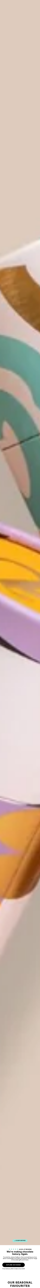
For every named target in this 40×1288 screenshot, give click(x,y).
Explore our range (13, 1264)
